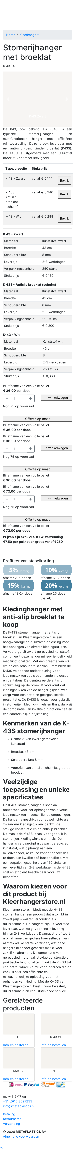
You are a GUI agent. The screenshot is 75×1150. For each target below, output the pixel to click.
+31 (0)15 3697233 (17, 1101)
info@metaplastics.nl (18, 1106)
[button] (8, 99)
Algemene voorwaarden (21, 1136)
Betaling (9, 1114)
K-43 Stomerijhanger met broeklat (35, 18)
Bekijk (64, 180)
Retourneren (12, 1119)
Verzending (11, 1124)
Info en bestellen (15, 1045)
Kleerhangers (29, 35)
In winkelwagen (56, 398)
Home (10, 35)
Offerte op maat (37, 419)
